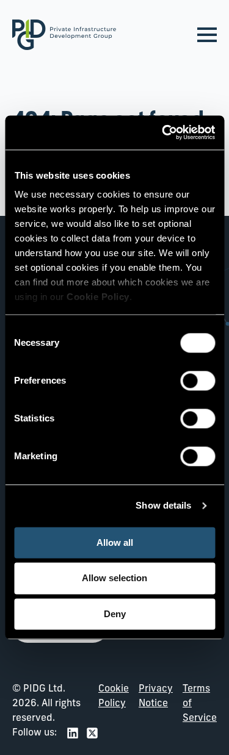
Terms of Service (200, 703)
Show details (163, 505)
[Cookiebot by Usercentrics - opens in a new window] (163, 132)
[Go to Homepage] (64, 35)
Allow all (114, 542)
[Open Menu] (207, 35)
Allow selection (114, 578)
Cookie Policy (113, 696)
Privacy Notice (156, 696)
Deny (115, 614)
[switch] (197, 380)
